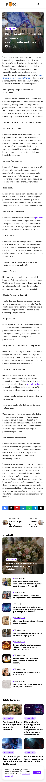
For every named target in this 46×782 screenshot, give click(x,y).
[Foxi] (11, 4)
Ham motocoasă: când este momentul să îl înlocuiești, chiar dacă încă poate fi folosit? (27, 584)
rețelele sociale (33, 384)
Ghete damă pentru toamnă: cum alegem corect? (28, 622)
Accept (37, 773)
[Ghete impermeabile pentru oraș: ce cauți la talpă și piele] (6, 633)
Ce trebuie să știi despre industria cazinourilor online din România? (12, 760)
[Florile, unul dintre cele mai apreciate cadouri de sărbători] (23, 555)
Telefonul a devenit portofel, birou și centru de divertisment (27, 596)
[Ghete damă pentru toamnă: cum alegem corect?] (6, 620)
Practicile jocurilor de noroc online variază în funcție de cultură (25, 660)
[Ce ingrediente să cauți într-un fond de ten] (6, 672)
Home (8, 15)
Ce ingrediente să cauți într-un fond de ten (26, 673)
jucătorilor (39, 217)
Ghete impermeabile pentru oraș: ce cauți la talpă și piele (28, 634)
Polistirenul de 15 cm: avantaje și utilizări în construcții (27, 685)
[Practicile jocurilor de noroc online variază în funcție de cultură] (6, 658)
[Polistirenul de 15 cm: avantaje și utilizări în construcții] (6, 684)
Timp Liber (17, 15)
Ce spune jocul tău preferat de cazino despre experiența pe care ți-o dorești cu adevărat (28, 609)
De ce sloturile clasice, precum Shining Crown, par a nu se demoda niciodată (27, 647)
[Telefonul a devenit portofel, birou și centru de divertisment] (6, 595)
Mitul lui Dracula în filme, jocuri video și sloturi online (34, 759)
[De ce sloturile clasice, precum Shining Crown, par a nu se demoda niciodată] (6, 645)
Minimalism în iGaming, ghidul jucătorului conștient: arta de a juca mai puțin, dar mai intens (33, 728)
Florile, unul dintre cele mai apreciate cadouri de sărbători (21, 566)
